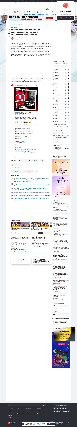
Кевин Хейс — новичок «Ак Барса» (61, 153)
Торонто (56, 92)
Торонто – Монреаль (61, 130)
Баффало (56, 83)
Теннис (29, 0)
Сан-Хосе (56, 118)
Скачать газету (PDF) (20, 411)
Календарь (35, 2)
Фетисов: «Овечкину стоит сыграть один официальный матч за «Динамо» (61, 274)
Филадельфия (57, 79)
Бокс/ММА (23, 0)
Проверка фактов (11, 411)
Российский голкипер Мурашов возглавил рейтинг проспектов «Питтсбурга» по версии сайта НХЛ (61, 241)
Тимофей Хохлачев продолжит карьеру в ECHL (60, 157)
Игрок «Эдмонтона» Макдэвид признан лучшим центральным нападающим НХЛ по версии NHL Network (60, 212)
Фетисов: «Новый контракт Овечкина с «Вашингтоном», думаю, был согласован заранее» (60, 268)
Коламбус (56, 73)
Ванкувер (56, 112)
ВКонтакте (36, 160)
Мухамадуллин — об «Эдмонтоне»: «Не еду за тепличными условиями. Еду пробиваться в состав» (60, 301)
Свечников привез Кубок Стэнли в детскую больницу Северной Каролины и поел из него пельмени (60, 225)
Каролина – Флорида (61, 129)
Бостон (56, 84)
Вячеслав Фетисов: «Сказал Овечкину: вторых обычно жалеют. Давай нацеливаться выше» (61, 280)
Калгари (56, 115)
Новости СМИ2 (54, 308)
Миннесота (56, 101)
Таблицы (30, 2)
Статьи (53, 2)
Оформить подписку (20, 413)
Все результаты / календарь (61, 137)
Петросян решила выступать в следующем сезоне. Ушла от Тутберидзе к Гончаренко (39, 239)
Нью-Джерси (57, 75)
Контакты (9, 417)
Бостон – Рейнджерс (61, 132)
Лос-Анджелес (57, 117)
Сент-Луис (56, 104)
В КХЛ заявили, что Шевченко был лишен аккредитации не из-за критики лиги (20, 239)
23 (12, 248)
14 (60, 202)
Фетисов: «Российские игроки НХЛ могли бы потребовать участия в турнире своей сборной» (60, 261)
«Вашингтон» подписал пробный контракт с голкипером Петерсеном (60, 199)
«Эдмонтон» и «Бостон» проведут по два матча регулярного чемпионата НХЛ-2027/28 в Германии (60, 294)
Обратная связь (40, 413)
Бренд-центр (10, 415)
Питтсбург (56, 76)
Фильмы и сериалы (46, 0)
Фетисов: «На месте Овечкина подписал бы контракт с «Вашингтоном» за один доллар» (60, 288)
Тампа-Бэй (56, 90)
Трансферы (15, 242)
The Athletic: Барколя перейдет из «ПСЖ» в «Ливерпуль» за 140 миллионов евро (21, 245)
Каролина (56, 72)
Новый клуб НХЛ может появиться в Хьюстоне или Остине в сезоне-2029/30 (60, 236)
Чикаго (56, 106)
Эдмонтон (56, 121)
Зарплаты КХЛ (28, 411)
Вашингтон (56, 70)
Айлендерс (56, 69)
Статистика (41, 2)
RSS (56, 305)
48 (12, 242)
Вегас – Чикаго (60, 135)
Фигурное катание (36, 0)
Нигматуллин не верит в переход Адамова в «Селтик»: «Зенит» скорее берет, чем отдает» (41, 245)
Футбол (12, 0)
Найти (43, 405)
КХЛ (14, 236)
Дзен (29, 160)
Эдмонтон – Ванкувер (61, 133)
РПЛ (35, 242)
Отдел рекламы (10, 413)
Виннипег (56, 97)
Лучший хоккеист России (30, 413)
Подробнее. (56, 424)
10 (33, 236)
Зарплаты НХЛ (48, 2)
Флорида (56, 93)
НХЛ (21, 2)
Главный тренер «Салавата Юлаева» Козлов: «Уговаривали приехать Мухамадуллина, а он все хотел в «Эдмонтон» (61, 247)
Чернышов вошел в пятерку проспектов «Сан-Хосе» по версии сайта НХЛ (60, 218)
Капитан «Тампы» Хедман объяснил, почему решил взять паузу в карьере (60, 144)
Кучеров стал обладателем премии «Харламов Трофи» (61, 149)
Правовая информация (41, 411)
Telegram (22, 160)
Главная (13, 24)
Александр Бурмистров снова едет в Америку (61, 230)
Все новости (64, 305)
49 (59, 284)
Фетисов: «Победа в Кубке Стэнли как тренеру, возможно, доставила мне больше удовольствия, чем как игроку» (60, 254)
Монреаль (56, 87)
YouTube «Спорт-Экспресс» (62, 405)
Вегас (56, 114)
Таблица (16, 10)
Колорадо (56, 100)
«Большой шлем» (16, 248)
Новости (25, 2)
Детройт (56, 86)
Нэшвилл (56, 103)
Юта (55, 107)
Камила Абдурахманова (20, 37)
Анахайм (56, 111)
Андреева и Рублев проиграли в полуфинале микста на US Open (19, 250)
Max (43, 160)
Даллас (56, 98)
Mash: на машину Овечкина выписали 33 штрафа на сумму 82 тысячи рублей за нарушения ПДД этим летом (60, 205)
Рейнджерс (56, 78)
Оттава (56, 89)
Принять (51, 423)
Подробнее (38, 424)
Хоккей (17, 0)
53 (12, 236)
